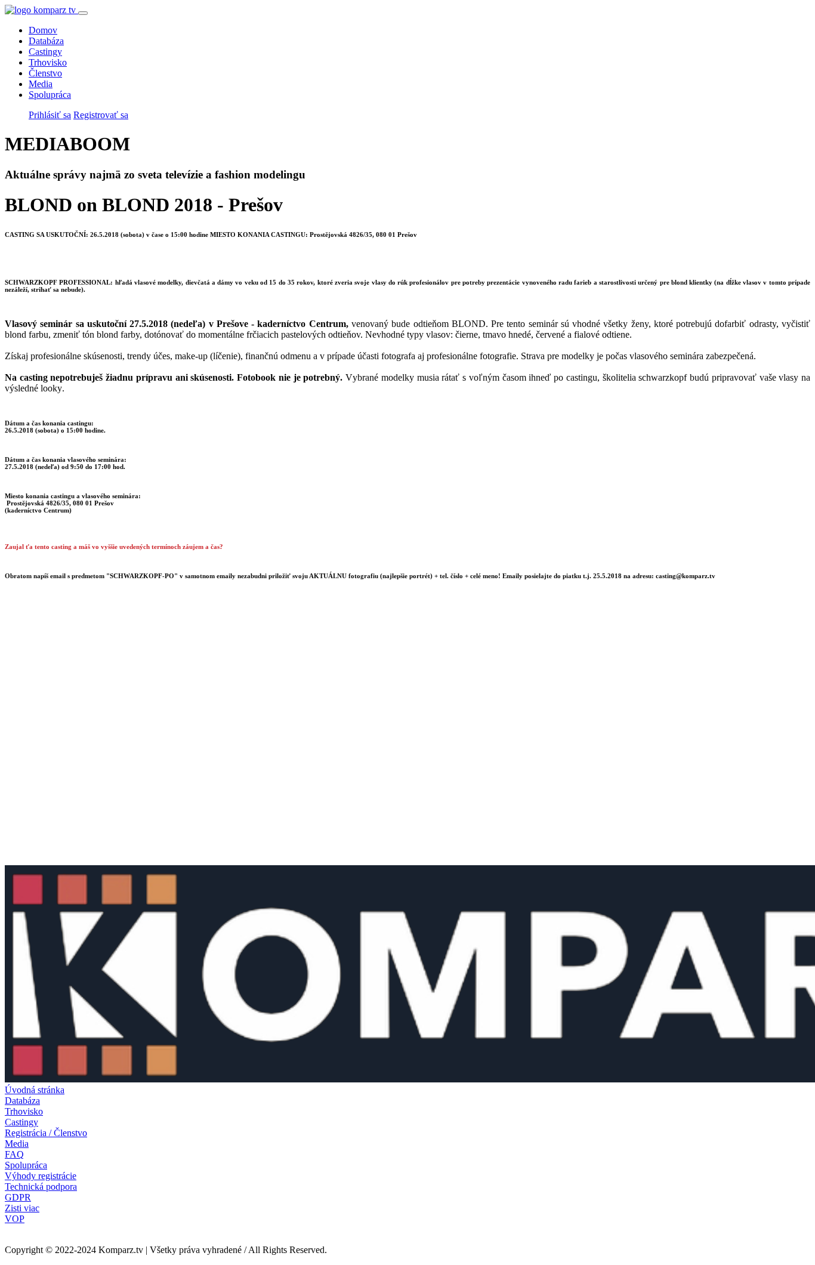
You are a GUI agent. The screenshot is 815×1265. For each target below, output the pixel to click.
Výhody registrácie (40, 1176)
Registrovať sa (100, 115)
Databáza (46, 41)
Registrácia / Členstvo (46, 1133)
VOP (14, 1219)
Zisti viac (22, 1208)
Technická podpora (41, 1186)
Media (41, 84)
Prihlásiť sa (50, 115)
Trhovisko (48, 62)
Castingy (45, 52)
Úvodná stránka (34, 1090)
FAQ (14, 1154)
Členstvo (45, 73)
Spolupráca (50, 95)
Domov (43, 30)
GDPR (18, 1197)
